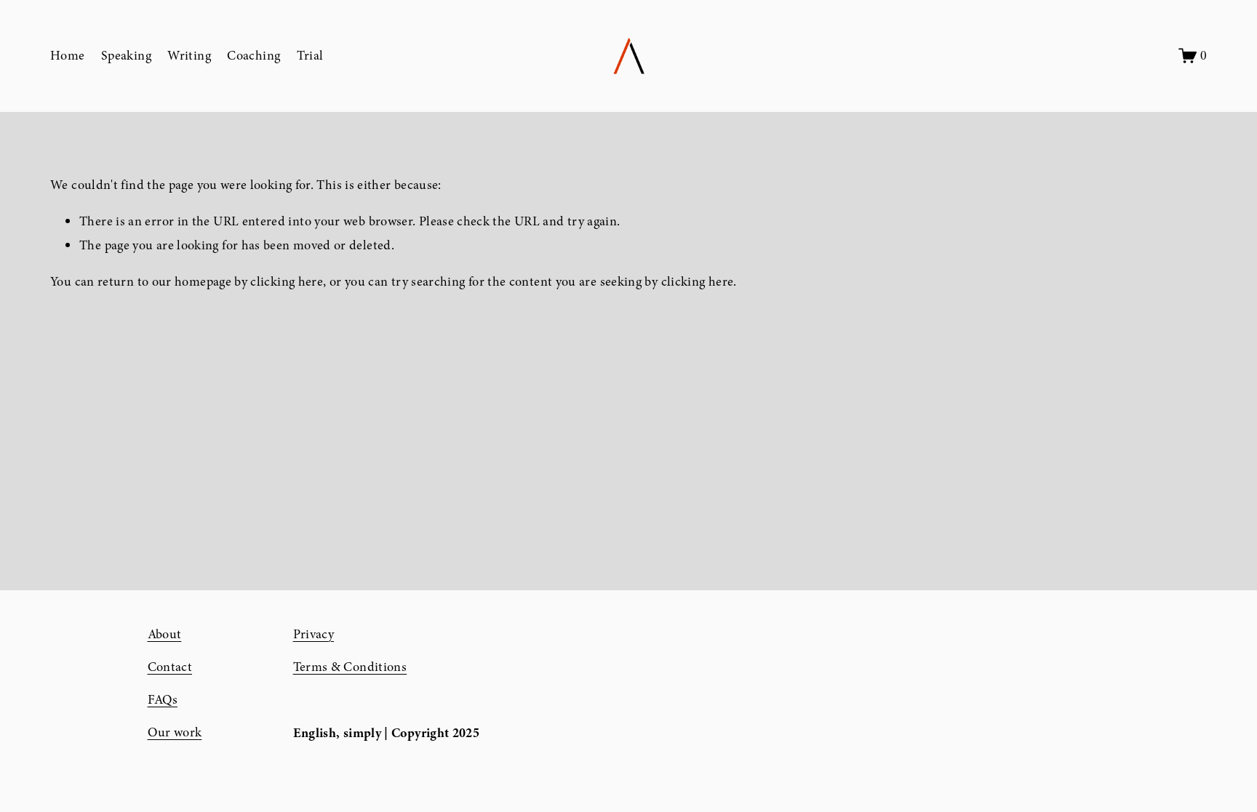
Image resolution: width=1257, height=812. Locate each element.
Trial (310, 56)
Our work (175, 732)
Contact (170, 667)
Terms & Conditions (350, 667)
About (165, 634)
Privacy (314, 634)
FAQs (162, 700)
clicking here (286, 282)
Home (67, 56)
